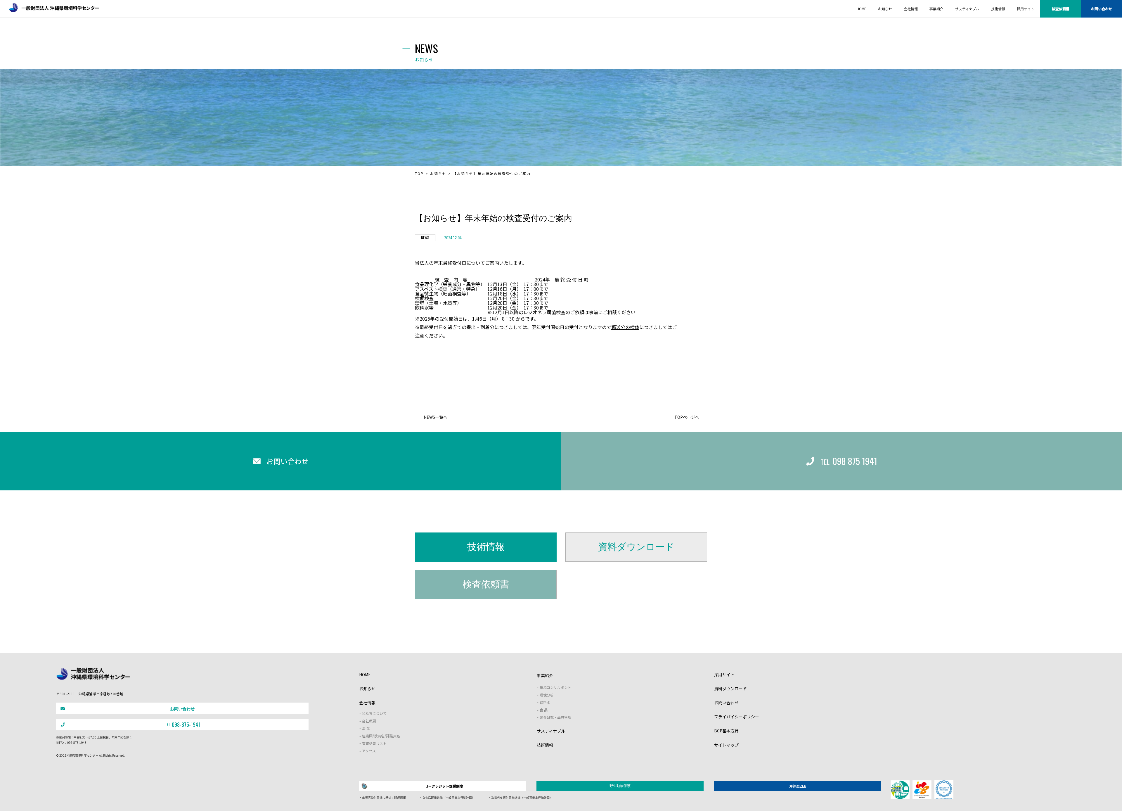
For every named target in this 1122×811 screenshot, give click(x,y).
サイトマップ (726, 745)
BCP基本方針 (726, 731)
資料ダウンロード (636, 547)
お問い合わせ (1101, 8)
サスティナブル (551, 731)
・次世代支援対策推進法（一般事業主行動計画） (520, 797)
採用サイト (724, 674)
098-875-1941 (182, 724)
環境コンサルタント (555, 687)
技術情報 (486, 547)
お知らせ (438, 173)
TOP (419, 173)
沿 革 (366, 728)
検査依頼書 (1060, 8)
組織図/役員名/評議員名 (381, 735)
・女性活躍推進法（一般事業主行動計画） (447, 797)
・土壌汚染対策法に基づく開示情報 (382, 797)
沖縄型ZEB (797, 786)
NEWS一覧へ (435, 417)
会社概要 (369, 720)
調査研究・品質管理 (555, 717)
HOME (365, 674)
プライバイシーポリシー (736, 717)
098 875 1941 (848, 461)
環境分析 (547, 694)
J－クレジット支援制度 (444, 786)
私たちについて (374, 713)
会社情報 (367, 702)
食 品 (544, 709)
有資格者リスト (374, 743)
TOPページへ (686, 417)
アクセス (369, 750)
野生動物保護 (620, 786)
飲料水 (545, 702)
